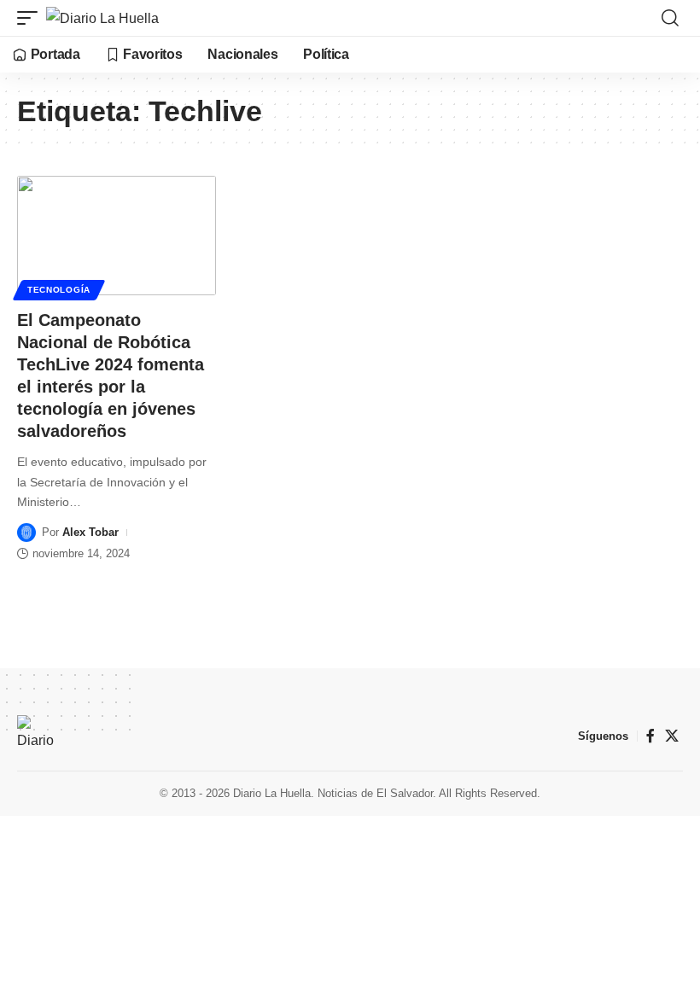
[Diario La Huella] (102, 18)
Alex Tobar (90, 532)
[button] (31, 18)
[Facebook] (650, 736)
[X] (672, 736)
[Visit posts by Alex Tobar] (26, 532)
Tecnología (58, 289)
